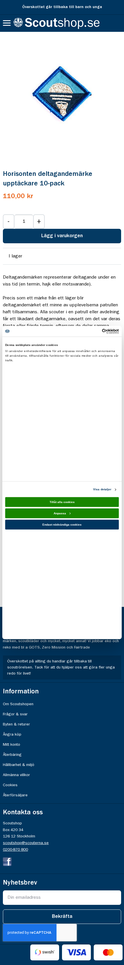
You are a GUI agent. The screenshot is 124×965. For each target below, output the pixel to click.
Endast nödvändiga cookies (62, 524)
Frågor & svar (15, 714)
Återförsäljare (15, 795)
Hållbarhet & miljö (18, 765)
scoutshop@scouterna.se (26, 843)
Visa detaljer (102, 489)
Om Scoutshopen (18, 704)
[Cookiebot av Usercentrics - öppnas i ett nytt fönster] (93, 331)
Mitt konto (11, 744)
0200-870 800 (15, 849)
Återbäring (12, 754)
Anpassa (60, 513)
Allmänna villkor (16, 775)
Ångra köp (12, 734)
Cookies (10, 785)
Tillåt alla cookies (62, 502)
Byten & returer (16, 724)
